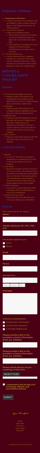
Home (20, 421)
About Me (20, 423)
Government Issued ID (16, 325)
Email (8, 243)
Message (8, 291)
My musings (20, 428)
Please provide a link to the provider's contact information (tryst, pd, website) (18, 337)
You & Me (20, 426)
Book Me (20, 431)
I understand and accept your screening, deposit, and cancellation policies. (21, 386)
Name (6, 214)
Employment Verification (18, 322)
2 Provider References (16, 329)
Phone (9, 246)
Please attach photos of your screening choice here (17, 368)
